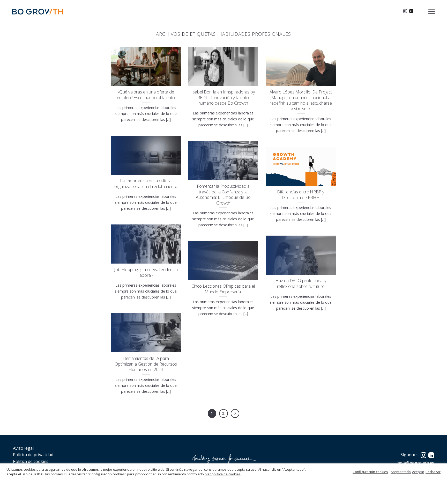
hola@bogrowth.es (415, 463)
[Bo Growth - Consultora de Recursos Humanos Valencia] (37, 12)
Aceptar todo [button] (401, 471)
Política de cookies (30, 461)
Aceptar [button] (418, 471)
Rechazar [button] (433, 471)
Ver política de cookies (223, 474)
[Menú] (431, 11)
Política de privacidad (33, 454)
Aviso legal (23, 448)
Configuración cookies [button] (370, 471)
